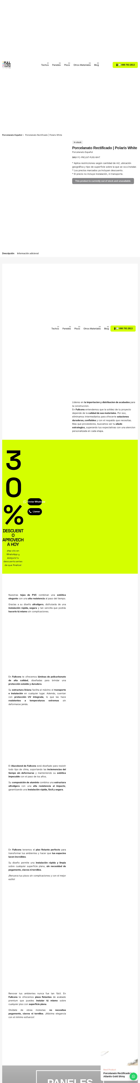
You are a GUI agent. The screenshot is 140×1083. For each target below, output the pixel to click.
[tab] (8, 253)
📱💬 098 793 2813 (125, 65)
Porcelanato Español (82, 152)
